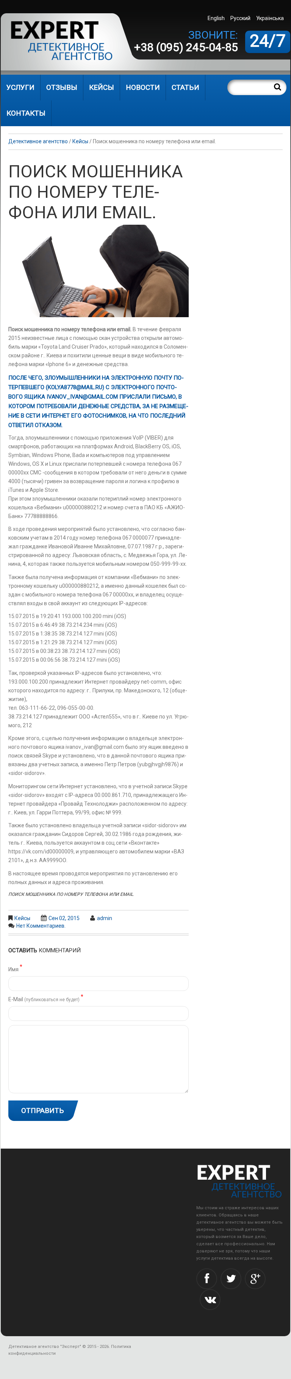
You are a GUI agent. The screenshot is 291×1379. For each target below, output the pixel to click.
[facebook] (206, 1278)
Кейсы (101, 87)
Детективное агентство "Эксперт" (44, 1346)
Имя (15, 968)
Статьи (185, 87)
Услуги (20, 87)
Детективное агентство (38, 141)
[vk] (210, 1299)
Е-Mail (45, 998)
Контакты (25, 113)
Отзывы (61, 87)
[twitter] (231, 1278)
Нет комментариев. (41, 926)
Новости (143, 87)
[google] (255, 1278)
